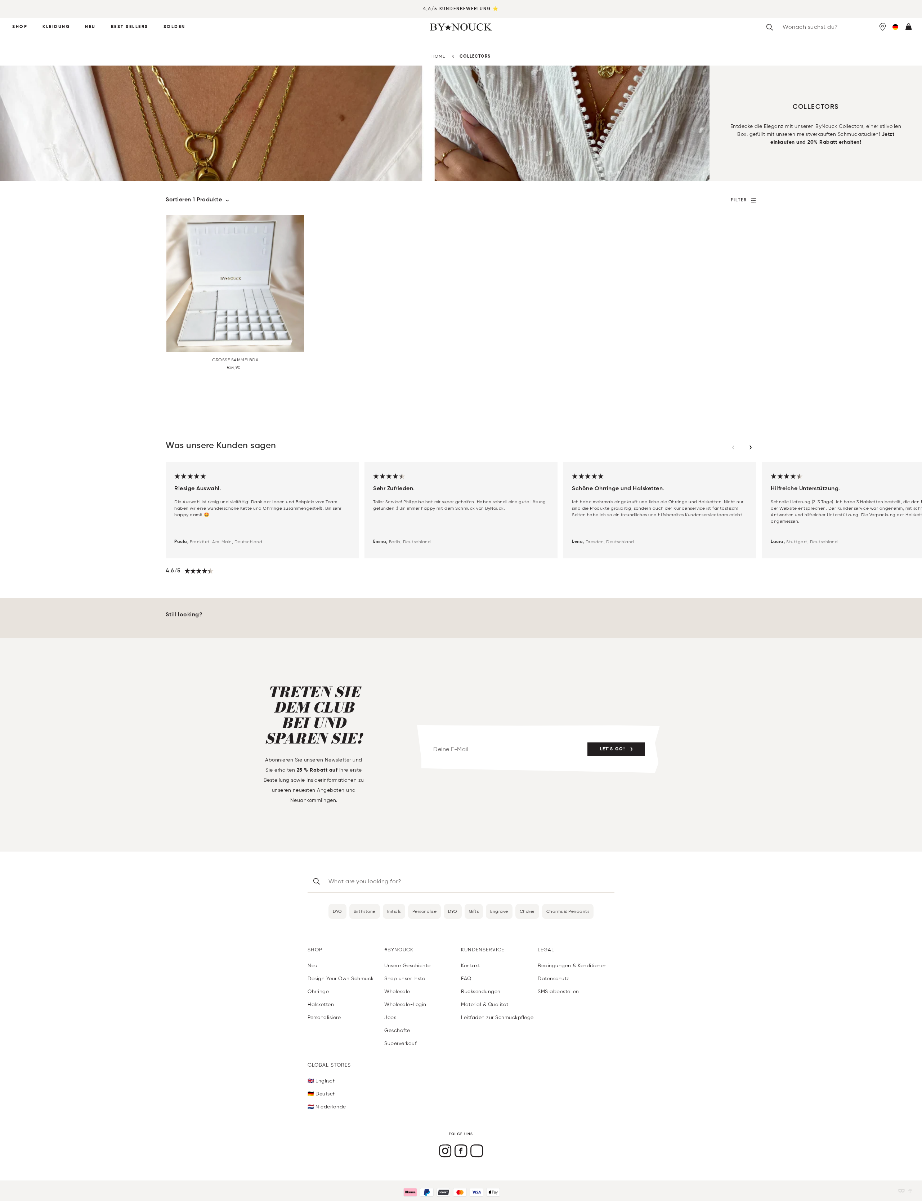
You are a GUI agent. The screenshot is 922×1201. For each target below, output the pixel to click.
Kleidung (56, 27)
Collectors (475, 56)
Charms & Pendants (568, 911)
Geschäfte (397, 1030)
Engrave (499, 911)
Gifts (474, 911)
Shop (19, 27)
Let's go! (612, 749)
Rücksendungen (481, 991)
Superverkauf (400, 1043)
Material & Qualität (485, 1004)
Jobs (390, 1017)
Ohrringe (318, 991)
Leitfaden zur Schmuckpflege (497, 1017)
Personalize (424, 911)
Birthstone (365, 911)
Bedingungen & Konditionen (572, 966)
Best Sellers (129, 27)
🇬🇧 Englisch (322, 1081)
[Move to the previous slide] (733, 447)
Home (438, 56)
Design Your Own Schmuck (341, 978)
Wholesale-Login (405, 1004)
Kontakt (470, 966)
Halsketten (321, 1004)
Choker (527, 911)
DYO (337, 911)
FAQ (466, 978)
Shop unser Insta (404, 978)
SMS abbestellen (558, 991)
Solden (174, 27)
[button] (895, 27)
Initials (394, 911)
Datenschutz (553, 978)
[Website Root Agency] (910, 1191)
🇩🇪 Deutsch (322, 1094)
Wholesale (397, 991)
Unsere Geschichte (407, 966)
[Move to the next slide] (750, 447)
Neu (90, 27)
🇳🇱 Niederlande (327, 1107)
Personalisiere (324, 1017)
